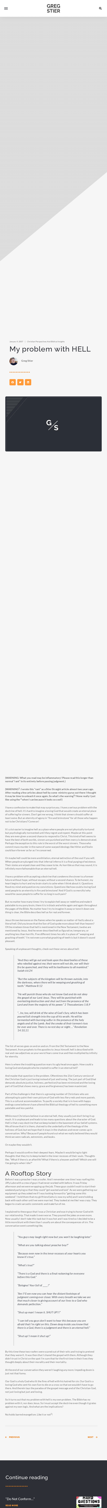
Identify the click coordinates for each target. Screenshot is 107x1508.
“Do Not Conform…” (20, 1499)
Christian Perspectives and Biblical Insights (46, 341)
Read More (12, 1505)
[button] (100, 8)
